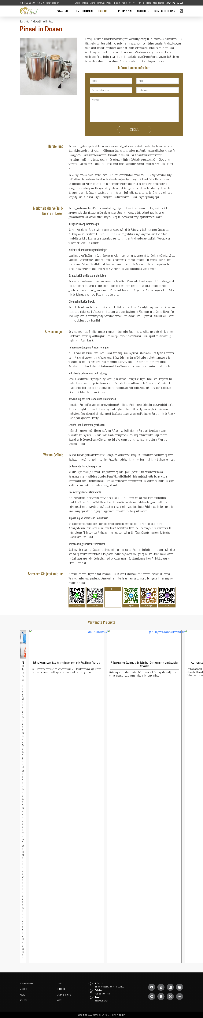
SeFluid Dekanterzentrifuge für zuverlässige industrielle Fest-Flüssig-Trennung (66, 662)
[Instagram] (179, 987)
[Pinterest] (151, 996)
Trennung (61, 989)
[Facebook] (151, 987)
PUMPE (22, 994)
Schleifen (23, 1000)
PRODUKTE (104, 11)
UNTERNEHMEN (84, 11)
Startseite (24, 21)
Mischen (23, 989)
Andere (59, 1000)
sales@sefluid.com (101, 1000)
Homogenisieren (26, 983)
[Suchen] (181, 11)
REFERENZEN (125, 11)
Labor (59, 983)
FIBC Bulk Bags (23, 671)
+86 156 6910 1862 (102, 993)
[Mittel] (170, 996)
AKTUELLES (143, 11)
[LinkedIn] (170, 987)
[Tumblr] (161, 996)
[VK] (179, 996)
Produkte (35, 21)
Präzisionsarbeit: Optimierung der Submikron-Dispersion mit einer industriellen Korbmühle (144, 664)
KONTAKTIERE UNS (164, 11)
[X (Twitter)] (161, 987)
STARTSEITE (64, 11)
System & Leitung (64, 994)
